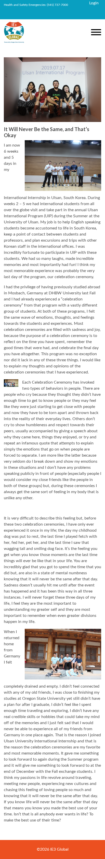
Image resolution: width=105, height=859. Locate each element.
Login (94, 3)
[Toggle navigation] (96, 33)
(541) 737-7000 (57, 4)
